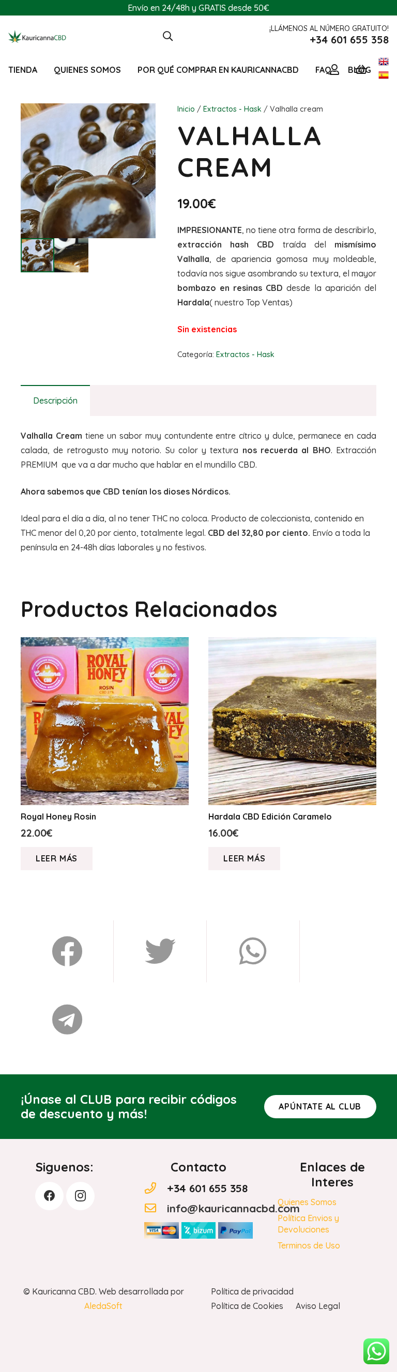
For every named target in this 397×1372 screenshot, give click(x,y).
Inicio (186, 109)
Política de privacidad (252, 1291)
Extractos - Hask (232, 109)
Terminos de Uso (309, 1245)
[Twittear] (160, 951)
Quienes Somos (307, 1202)
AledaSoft (103, 1306)
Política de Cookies (247, 1306)
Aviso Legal (318, 1306)
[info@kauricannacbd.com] (155, 1208)
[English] (383, 63)
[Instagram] (80, 1196)
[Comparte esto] (67, 951)
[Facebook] (49, 1196)
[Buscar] (168, 36)
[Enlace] (37, 36)
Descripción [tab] (55, 400)
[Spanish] (383, 77)
